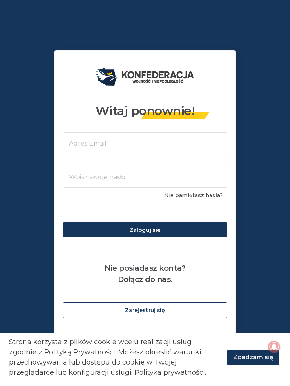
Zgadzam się (253, 357)
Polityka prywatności (169, 372)
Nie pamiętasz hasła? (193, 195)
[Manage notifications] (274, 347)
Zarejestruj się (145, 310)
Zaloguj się (145, 230)
